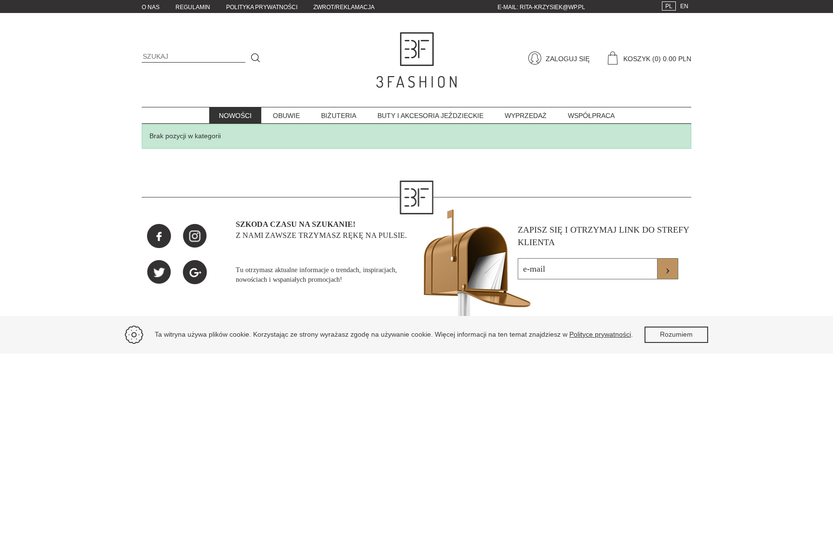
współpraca (591, 115)
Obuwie (286, 115)
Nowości (235, 115)
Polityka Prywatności (261, 7)
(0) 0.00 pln (671, 59)
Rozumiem (676, 334)
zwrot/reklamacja (344, 7)
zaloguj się (567, 59)
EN (684, 6)
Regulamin (192, 7)
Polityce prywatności (600, 334)
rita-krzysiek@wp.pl (552, 7)
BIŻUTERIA (338, 115)
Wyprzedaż (526, 115)
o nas (151, 7)
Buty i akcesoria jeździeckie (430, 115)
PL (668, 6)
